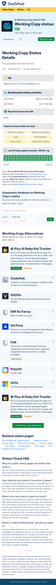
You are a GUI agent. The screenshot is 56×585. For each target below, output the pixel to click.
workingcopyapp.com (36, 174)
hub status (10, 446)
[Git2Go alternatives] (5, 296)
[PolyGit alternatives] (5, 370)
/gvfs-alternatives (10, 380)
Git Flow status (46, 443)
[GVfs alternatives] (5, 384)
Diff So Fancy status (27, 443)
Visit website (16, 268)
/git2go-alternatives (11, 292)
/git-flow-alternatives (11, 323)
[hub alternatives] (5, 343)
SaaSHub (24, 582)
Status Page (14, 582)
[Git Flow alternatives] (5, 326)
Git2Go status (8, 443)
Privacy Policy (35, 582)
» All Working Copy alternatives (28, 425)
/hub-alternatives (9, 339)
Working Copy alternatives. (31, 184)
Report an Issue (46, 39)
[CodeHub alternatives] (5, 279)
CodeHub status (40, 440)
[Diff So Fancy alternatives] (5, 313)
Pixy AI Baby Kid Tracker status (16, 440)
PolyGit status (24, 446)
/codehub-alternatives (12, 276)
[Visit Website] (53, 278)
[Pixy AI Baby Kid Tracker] (5, 250)
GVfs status (40, 446)
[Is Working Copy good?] (21, 39)
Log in (5, 217)
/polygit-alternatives (11, 366)
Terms (44, 582)
